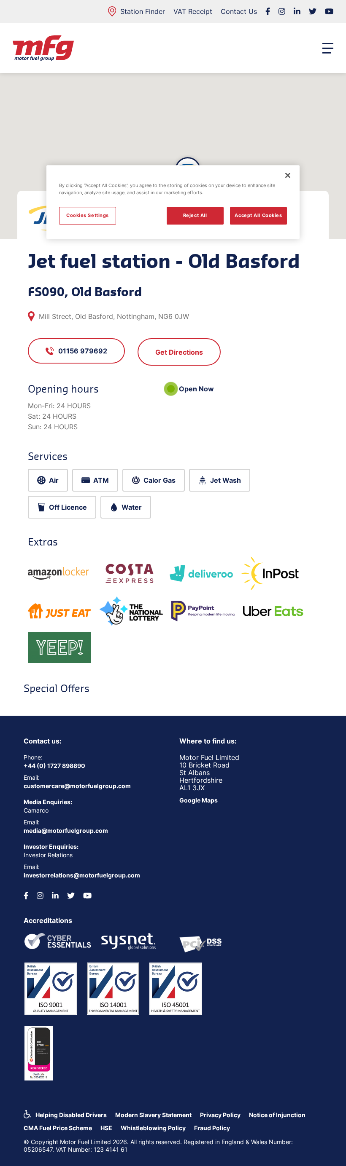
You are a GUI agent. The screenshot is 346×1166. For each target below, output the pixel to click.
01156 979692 (82, 351)
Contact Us (239, 11)
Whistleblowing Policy (153, 1127)
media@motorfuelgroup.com (66, 830)
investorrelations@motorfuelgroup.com (82, 875)
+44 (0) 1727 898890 (54, 765)
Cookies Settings (87, 216)
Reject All (195, 216)
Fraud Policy (212, 1127)
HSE (106, 1127)
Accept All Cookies (258, 216)
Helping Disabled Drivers (71, 1114)
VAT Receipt (192, 11)
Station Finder (142, 11)
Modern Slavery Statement (153, 1114)
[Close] (287, 175)
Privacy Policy (220, 1114)
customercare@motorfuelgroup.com (77, 785)
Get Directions (179, 352)
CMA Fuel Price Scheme (58, 1127)
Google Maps (198, 800)
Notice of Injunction (277, 1114)
